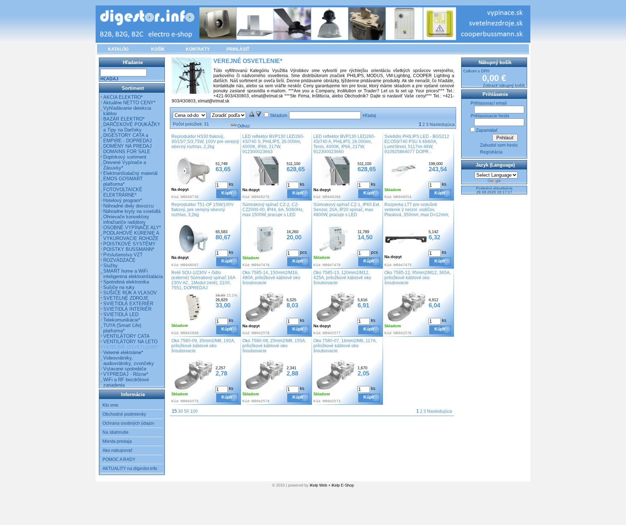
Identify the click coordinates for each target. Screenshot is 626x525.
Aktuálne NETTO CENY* (129, 102)
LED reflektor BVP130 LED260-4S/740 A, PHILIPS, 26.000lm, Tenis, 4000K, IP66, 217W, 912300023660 (344, 144)
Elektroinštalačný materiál (130, 173)
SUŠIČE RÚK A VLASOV (130, 292)
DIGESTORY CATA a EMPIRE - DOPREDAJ (127, 138)
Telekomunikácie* (121, 320)
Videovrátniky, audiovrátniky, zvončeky (128, 360)
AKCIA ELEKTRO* (123, 97)
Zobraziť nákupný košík (504, 85)
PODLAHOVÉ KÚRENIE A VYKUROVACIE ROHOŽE (131, 235)
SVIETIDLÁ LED (120, 314)
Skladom (278, 115)
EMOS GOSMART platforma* (123, 181)
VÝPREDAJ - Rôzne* (125, 374)
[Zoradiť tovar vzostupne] (252, 115)
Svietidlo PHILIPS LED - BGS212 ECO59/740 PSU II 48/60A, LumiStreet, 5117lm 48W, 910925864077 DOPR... (416, 144)
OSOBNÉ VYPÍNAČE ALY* (132, 227)
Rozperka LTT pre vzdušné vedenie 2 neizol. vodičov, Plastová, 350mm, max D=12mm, (416, 209)
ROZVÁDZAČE (119, 260)
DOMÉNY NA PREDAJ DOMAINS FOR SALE (127, 148)
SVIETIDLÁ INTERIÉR (127, 309)
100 (194, 411)
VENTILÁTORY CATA (126, 336)
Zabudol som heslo (499, 145)
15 (174, 411)
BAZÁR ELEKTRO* (124, 119)
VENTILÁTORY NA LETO (130, 341)
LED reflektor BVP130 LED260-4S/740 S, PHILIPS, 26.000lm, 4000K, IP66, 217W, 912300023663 (273, 144)
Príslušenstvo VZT (123, 254)
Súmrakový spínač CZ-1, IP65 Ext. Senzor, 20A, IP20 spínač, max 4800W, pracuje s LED (346, 209)
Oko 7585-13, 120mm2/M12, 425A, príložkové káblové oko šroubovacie (342, 277)
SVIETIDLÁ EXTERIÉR (128, 303)
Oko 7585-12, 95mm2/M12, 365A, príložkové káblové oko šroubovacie (417, 277)
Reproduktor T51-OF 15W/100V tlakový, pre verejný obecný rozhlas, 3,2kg (202, 209)
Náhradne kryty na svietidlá (131, 211)
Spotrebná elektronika (126, 282)
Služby (110, 265)
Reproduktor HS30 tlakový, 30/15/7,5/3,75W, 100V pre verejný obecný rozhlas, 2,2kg (205, 141)
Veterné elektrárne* (123, 352)
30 (180, 411)
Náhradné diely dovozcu (128, 206)
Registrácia (491, 152)
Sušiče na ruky (119, 287)
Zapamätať (487, 130)
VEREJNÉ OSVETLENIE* (131, 347)
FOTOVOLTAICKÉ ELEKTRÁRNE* (122, 192)
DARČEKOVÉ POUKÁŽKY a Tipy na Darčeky (131, 127)
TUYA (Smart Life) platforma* (122, 328)
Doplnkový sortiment (124, 157)
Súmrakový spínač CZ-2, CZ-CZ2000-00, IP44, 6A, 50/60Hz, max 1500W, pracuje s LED (273, 209)
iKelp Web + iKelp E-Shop (332, 485)
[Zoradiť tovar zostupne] (259, 115)
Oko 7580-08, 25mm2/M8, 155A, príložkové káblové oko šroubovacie (274, 345)
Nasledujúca (442, 124)
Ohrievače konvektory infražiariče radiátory (126, 219)
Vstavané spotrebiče (124, 368)
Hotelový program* (122, 200)
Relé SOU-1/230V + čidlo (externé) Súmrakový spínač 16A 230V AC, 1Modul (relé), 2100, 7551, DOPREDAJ (203, 280)
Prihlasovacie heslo (490, 115)
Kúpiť (227, 193)
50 (186, 411)
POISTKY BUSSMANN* (128, 249)
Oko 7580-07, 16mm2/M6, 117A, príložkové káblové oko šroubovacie (345, 345)
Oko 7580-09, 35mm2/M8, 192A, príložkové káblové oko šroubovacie (203, 345)
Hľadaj (369, 115)
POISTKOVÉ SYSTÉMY (129, 244)
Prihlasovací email (489, 103)
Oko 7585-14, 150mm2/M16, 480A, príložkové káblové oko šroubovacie (271, 277)
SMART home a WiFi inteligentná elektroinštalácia (133, 273)
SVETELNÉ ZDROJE (126, 298)
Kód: (175, 197)
